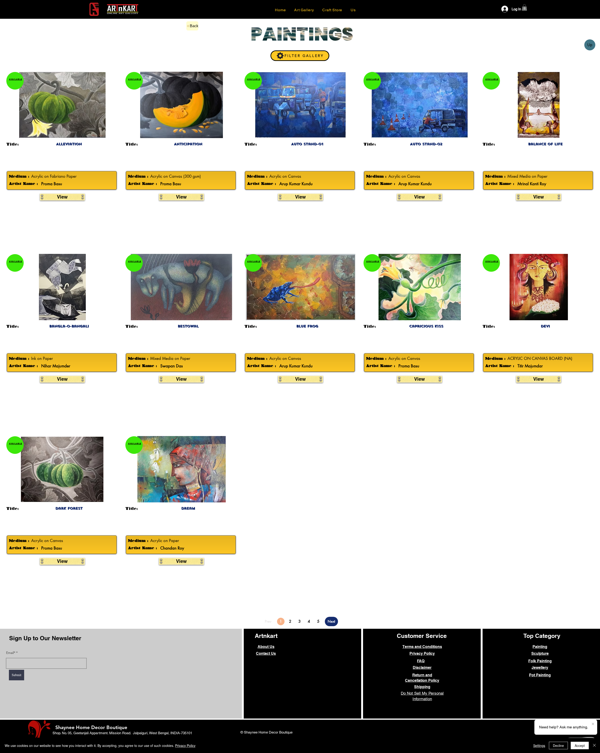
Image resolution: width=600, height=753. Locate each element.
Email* (10, 652)
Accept (580, 745)
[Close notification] (593, 724)
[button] (353, 10)
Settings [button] (539, 745)
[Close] (594, 745)
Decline (558, 745)
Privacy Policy (185, 745)
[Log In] (501, 9)
